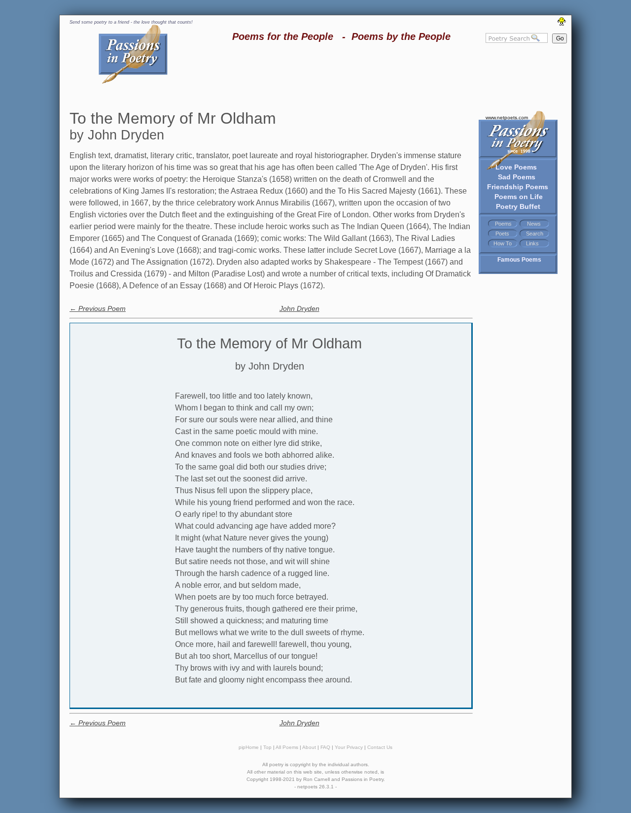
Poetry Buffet (518, 206)
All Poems (287, 747)
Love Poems (516, 167)
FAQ (325, 747)
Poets (502, 234)
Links (532, 243)
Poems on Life (518, 197)
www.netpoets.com (507, 117)
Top (267, 747)
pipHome (249, 747)
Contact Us (379, 747)
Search (534, 234)
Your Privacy (349, 747)
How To (502, 243)
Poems (503, 224)
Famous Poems (519, 259)
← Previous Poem (98, 308)
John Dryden (299, 308)
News (534, 224)
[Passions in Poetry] (133, 82)
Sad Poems (516, 177)
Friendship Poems (517, 187)
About (309, 747)
